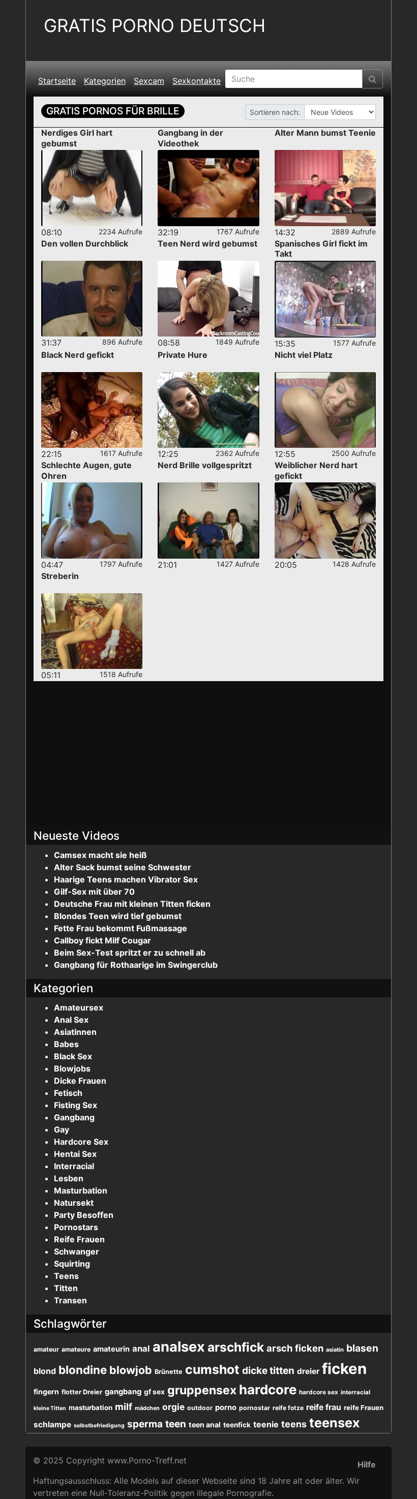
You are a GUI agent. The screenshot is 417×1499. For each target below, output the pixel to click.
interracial (355, 1392)
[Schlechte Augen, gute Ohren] (91, 520)
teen (175, 1424)
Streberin (60, 576)
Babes (66, 1044)
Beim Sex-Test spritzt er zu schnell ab (129, 952)
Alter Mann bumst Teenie (325, 133)
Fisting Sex (75, 1105)
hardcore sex (318, 1392)
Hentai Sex (75, 1154)
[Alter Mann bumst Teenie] (325, 188)
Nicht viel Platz (304, 355)
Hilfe (367, 1464)
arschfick (235, 1347)
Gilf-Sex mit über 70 (94, 891)
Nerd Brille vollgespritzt (205, 465)
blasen (362, 1348)
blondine (82, 1369)
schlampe (52, 1424)
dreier (308, 1371)
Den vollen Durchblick (84, 243)
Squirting (72, 1264)
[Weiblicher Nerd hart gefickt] (325, 520)
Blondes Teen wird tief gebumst (118, 916)
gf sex (154, 1392)
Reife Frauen (79, 1239)
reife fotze (288, 1408)
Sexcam (149, 81)
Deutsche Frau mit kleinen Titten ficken (132, 904)
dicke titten (268, 1370)
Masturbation (80, 1190)
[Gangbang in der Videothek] (208, 188)
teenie (266, 1424)
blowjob (130, 1369)
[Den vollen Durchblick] (91, 298)
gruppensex (201, 1390)
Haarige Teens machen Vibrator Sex (126, 879)
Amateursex (78, 1007)
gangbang (123, 1391)
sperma (145, 1424)
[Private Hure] (208, 410)
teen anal (205, 1424)
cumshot (212, 1369)
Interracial (74, 1166)
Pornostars (76, 1227)
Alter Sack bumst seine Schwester (122, 867)
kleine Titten (50, 1408)
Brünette (169, 1371)
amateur (46, 1349)
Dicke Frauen (80, 1081)
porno (225, 1407)
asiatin (335, 1349)
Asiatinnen (75, 1032)
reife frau (323, 1407)
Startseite (57, 81)
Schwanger (76, 1251)
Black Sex (73, 1056)
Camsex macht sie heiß (100, 855)
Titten (66, 1288)
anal (141, 1348)
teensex (334, 1422)
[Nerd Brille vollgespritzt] (208, 520)
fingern (46, 1391)
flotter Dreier (82, 1392)
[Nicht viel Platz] (325, 410)
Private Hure (182, 355)
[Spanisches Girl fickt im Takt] (325, 299)
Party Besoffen (83, 1215)
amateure (76, 1349)
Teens (66, 1276)
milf (123, 1406)
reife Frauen (363, 1407)
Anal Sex (71, 1020)
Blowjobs (72, 1068)
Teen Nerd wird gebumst (207, 243)
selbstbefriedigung (99, 1425)
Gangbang (74, 1117)
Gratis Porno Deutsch (154, 26)
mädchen (147, 1408)
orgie (173, 1406)
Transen (70, 1300)
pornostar (254, 1408)
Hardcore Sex (81, 1142)
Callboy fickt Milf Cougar (102, 940)
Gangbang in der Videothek (190, 138)
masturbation (90, 1407)
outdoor (200, 1408)
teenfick (237, 1425)
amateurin (111, 1349)
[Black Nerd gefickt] (91, 410)
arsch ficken (294, 1348)
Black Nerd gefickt (77, 355)
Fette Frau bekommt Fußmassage (120, 928)
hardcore (267, 1389)
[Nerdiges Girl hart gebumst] (91, 188)
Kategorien (105, 81)
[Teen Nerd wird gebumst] (208, 298)
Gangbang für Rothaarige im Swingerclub (136, 965)
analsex (179, 1346)
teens (294, 1424)
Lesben (68, 1178)
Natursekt (74, 1203)
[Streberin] (91, 631)
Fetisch (68, 1093)
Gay (61, 1129)
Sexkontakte (196, 81)
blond (45, 1371)
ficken (344, 1369)
